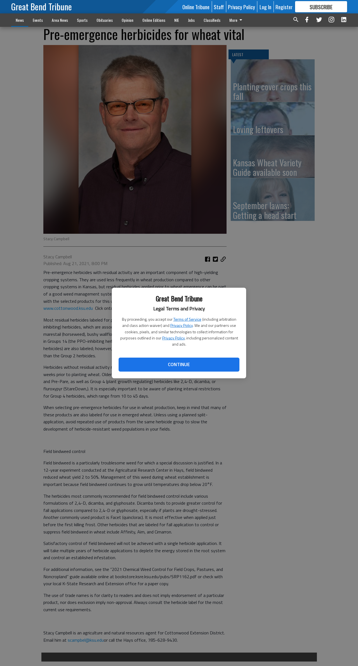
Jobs (191, 20)
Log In (265, 6)
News (20, 20)
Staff (219, 6)
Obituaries (104, 20)
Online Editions (153, 20)
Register (284, 6)
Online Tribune (195, 6)
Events (38, 20)
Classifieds (212, 20)
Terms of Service (187, 319)
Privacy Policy (181, 325)
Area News (60, 20)
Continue (179, 364)
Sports (82, 20)
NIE (176, 20)
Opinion (127, 20)
